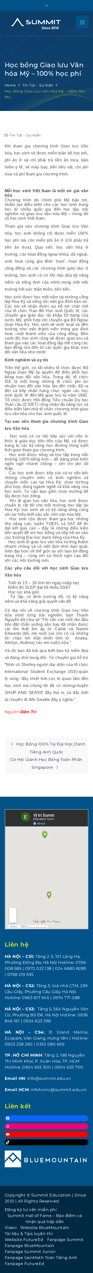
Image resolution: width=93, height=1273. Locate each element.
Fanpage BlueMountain (29, 1245)
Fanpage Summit (65, 1239)
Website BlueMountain (44, 1227)
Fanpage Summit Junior (30, 1251)
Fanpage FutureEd (24, 1263)
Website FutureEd (24, 1239)
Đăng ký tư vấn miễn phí (31, 1209)
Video (11, 1227)
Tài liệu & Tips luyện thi (29, 1233)
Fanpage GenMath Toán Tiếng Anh (41, 1257)
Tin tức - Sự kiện (25, 135)
